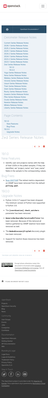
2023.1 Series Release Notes (16, 62)
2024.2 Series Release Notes (16, 54)
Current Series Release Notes (16, 43)
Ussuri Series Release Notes (15, 83)
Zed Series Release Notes (15, 64)
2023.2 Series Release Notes (16, 59)
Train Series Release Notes (15, 86)
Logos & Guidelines (8, 357)
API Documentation (8, 344)
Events (4, 322)
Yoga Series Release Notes (15, 72)
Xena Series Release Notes (15, 75)
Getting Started (7, 341)
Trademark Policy (8, 360)
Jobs (3, 325)
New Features (12, 124)
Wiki (3, 346)
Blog (3, 309)
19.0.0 (12, 70)
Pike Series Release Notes (15, 97)
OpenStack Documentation (29, 29)
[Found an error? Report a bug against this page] (43, 147)
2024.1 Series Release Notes (16, 56)
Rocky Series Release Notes (16, 91)
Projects (4, 303)
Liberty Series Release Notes (16, 108)
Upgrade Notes (13, 132)
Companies (6, 328)
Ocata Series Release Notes (15, 100)
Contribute (5, 330)
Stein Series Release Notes (15, 89)
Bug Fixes (11, 126)
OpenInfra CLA (7, 365)
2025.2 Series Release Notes (16, 48)
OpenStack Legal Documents (25, 270)
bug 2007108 (12, 180)
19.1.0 (11, 67)
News (4, 311)
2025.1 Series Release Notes (16, 51)
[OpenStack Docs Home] (7, 29)
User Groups (6, 319)
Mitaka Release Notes (13, 105)
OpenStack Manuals (9, 338)
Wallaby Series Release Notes (16, 78)
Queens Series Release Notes (16, 94)
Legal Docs (6, 354)
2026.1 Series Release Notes (16, 45)
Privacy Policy (7, 362)
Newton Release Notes (13, 102)
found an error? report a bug (17, 281)
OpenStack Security (9, 306)
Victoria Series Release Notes (16, 81)
